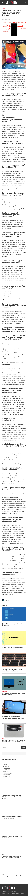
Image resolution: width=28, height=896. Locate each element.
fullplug (6, 764)
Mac (3, 738)
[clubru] (3, 115)
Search (23, 747)
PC (10, 893)
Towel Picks (7, 766)
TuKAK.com (7, 769)
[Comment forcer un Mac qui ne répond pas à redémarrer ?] (14, 660)
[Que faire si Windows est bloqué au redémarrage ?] (14, 683)
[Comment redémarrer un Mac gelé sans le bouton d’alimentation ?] (14, 730)
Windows (17, 893)
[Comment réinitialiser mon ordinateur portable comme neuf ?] (14, 707)
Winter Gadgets (8, 773)
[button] (2, 2)
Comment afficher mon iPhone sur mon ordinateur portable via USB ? (13, 857)
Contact (22, 893)
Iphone (3, 8)
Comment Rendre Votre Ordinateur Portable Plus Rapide (12, 817)
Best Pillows (7, 774)
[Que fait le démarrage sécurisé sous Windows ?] (14, 614)
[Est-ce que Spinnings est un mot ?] (14, 638)
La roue (3, 645)
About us (3, 893)
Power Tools (7, 768)
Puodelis (6, 771)
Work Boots (7, 776)
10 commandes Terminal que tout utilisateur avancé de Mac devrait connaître (11, 797)
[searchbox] (11, 747)
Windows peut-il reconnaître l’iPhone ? (13, 876)
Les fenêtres (4, 622)
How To (7, 893)
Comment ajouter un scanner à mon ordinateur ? (12, 837)
